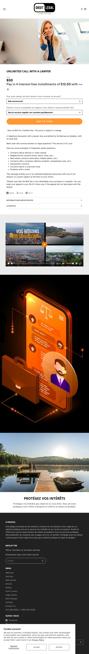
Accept (36, 647)
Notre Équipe (11, 598)
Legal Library (11, 595)
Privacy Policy (38, 640)
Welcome (10, 573)
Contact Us (11, 606)
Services (9, 576)
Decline (59, 647)
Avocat (9, 584)
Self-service (11, 580)
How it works (11, 591)
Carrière (9, 602)
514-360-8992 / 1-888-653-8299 (20, 610)
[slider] (33, 263)
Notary (9, 587)
